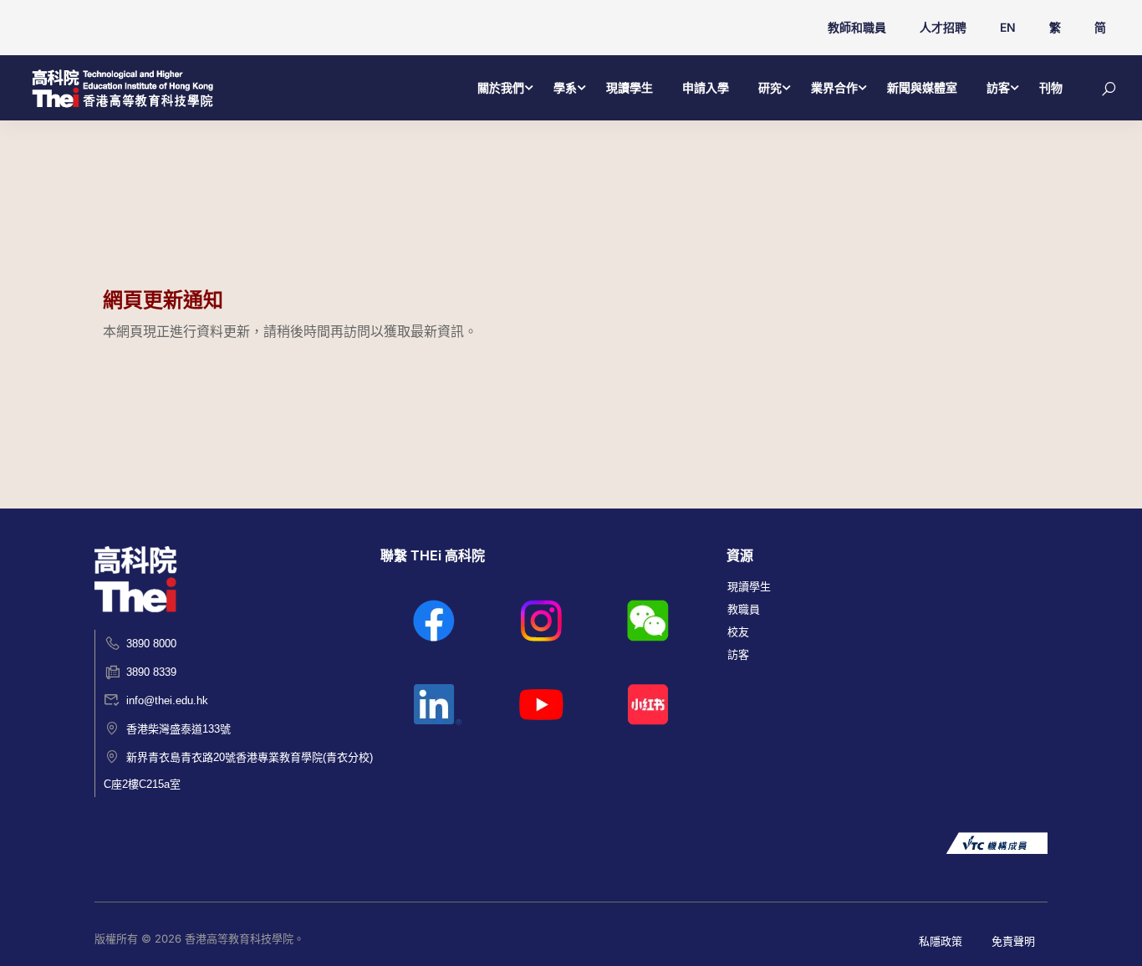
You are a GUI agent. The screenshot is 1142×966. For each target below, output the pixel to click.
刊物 (1051, 87)
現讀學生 (629, 87)
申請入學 (705, 87)
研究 (770, 87)
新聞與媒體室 (922, 87)
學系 (565, 87)
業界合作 (834, 87)
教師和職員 (857, 27)
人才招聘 (943, 27)
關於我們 (500, 87)
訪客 (998, 87)
